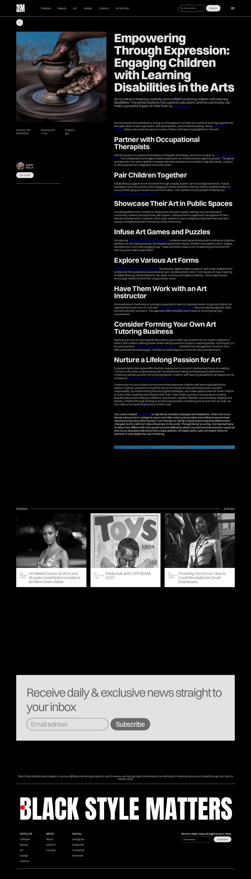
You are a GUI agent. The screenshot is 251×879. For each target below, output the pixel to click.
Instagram (78, 839)
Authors (51, 844)
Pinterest (77, 855)
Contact (51, 850)
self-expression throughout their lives (150, 378)
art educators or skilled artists (175, 307)
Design (88, 8)
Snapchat (78, 844)
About (49, 839)
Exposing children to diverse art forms (136, 268)
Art (75, 8)
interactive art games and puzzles (148, 240)
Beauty (62, 8)
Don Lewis (181, 106)
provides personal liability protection (156, 346)
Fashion (104, 8)
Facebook (78, 850)
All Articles (122, 8)
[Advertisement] (125, 649)
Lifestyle (46, 8)
